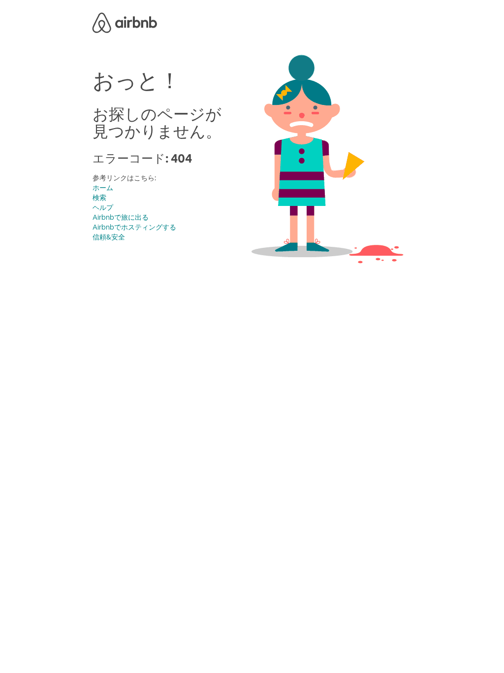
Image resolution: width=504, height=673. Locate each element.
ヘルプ (103, 207)
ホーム (103, 187)
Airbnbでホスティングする (134, 227)
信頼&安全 (109, 237)
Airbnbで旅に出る (121, 217)
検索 (99, 197)
